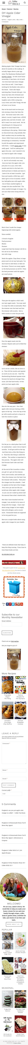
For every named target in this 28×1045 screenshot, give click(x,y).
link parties (15, 641)
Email (5, 779)
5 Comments (5, 22)
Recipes (9, 9)
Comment (6, 744)
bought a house (7, 77)
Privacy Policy (17, 1043)
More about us (13, 924)
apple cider (18, 146)
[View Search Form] (24, 2)
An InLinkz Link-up (8, 554)
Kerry (4, 20)
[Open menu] (4, 3)
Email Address (6, 621)
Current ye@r (7, 790)
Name (5, 770)
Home (4, 9)
